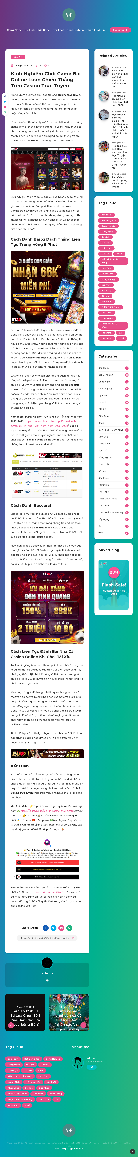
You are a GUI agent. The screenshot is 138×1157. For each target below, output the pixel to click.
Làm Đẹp (106, 268)
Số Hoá (105, 296)
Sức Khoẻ (43, 30)
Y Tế (121, 338)
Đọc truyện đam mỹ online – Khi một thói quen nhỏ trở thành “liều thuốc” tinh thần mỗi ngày (120, 125)
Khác (119, 254)
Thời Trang (107, 318)
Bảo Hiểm (106, 215)
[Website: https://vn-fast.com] (47, 980)
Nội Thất (58, 30)
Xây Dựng (106, 338)
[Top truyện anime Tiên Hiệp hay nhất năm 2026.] (104, 96)
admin (47, 973)
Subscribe (119, 30)
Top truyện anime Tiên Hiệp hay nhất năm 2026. (120, 101)
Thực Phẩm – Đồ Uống (111, 512)
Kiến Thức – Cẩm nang (111, 429)
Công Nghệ (14, 30)
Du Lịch (30, 30)
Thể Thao (106, 313)
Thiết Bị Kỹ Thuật (110, 307)
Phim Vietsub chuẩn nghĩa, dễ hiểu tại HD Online (120, 182)
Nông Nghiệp (108, 279)
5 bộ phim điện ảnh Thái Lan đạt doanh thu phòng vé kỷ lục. (120, 78)
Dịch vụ (105, 242)
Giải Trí (18, 57)
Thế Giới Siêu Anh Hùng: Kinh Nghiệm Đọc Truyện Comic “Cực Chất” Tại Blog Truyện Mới (119, 157)
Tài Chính (106, 333)
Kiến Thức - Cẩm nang (110, 261)
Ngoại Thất (107, 274)
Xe (120, 333)
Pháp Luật (93, 30)
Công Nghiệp (75, 30)
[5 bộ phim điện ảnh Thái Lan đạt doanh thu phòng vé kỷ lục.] (104, 70)
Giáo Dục (106, 248)
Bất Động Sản (108, 220)
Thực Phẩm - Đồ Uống (110, 325)
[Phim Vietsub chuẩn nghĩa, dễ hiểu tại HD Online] (104, 177)
